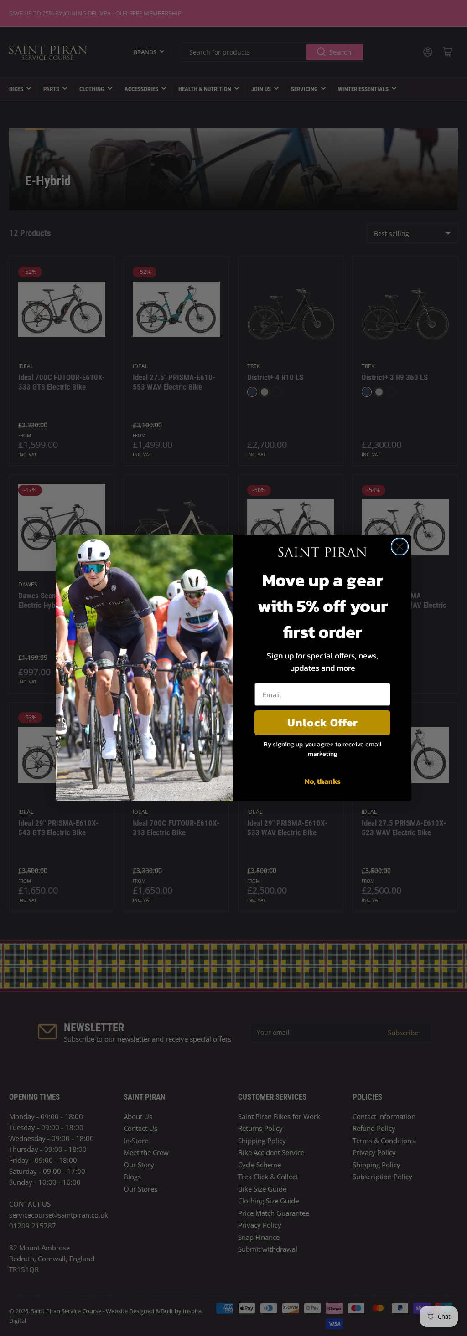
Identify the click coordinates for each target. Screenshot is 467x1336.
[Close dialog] (400, 547)
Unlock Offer (322, 722)
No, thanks (323, 781)
